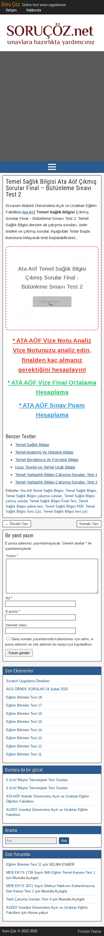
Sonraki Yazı (89, 524)
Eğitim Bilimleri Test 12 (24, 746)
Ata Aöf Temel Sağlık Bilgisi (41, 491)
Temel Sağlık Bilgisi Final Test (53, 501)
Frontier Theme (89, 931)
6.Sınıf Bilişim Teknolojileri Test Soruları (37, 788)
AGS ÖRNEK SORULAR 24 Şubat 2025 (37, 689)
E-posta (13, 611)
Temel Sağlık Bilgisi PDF (64, 506)
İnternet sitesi (16, 625)
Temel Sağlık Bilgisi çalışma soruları (34, 496)
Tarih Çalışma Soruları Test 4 (28, 899)
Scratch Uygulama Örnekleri (28, 681)
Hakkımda (33, 10)
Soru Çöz (10, 4)
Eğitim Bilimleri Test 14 (24, 730)
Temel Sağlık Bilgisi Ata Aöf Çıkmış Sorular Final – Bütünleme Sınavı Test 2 (51, 188)
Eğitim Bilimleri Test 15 (24, 722)
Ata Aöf (28, 212)
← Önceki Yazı (17, 524)
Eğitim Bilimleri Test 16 (24, 714)
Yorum (12, 556)
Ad (9, 598)
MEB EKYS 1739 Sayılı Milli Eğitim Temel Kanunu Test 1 (50, 872)
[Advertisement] (52, 106)
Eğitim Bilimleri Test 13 (24, 738)
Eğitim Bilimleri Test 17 (24, 705)
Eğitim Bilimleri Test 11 (24, 754)
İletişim (11, 10)
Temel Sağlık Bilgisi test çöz (65, 511)
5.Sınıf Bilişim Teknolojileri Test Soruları (37, 780)
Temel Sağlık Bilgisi (81, 491)
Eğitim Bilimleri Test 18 (24, 697)
